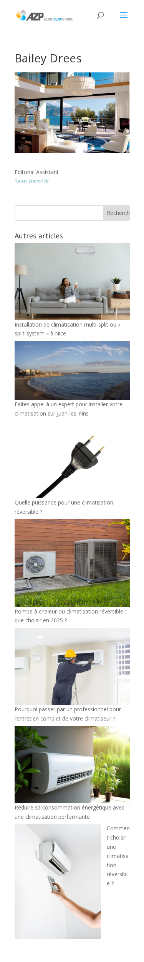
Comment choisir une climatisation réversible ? (118, 856)
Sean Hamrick (32, 181)
